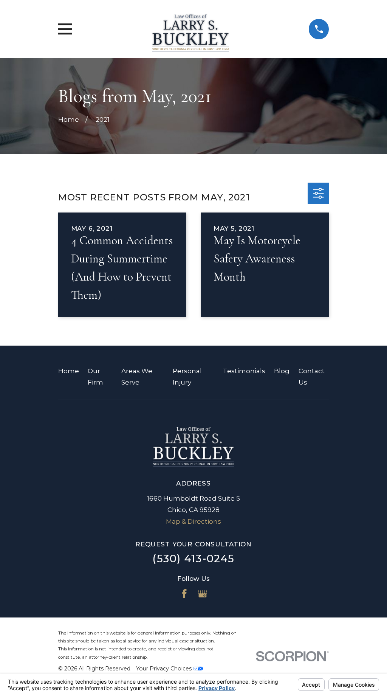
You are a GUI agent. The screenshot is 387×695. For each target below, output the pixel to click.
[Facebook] (184, 593)
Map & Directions (193, 521)
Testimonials (244, 371)
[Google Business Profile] (202, 593)
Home (68, 371)
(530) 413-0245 (193, 558)
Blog (281, 371)
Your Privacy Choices (164, 668)
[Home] (190, 29)
